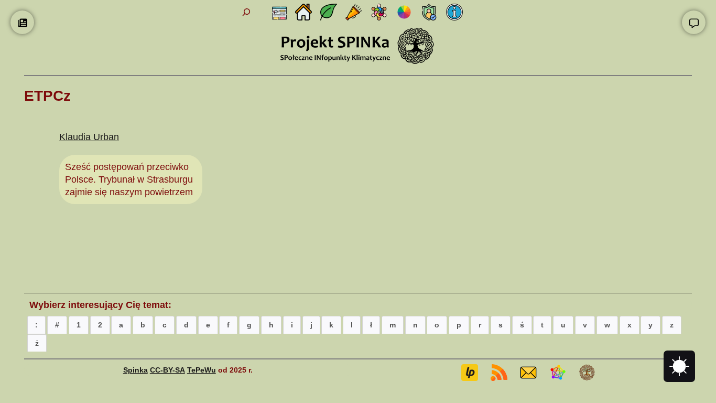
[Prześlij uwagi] (694, 22)
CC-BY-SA (167, 370)
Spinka (135, 370)
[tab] (36, 324)
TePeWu (201, 370)
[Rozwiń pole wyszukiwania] (247, 12)
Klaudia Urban (89, 137)
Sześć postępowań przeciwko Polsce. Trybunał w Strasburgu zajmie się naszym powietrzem (129, 180)
